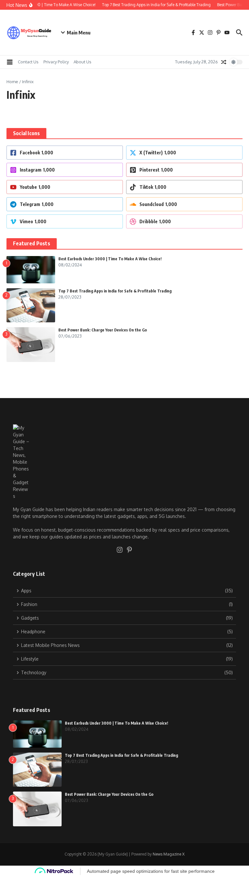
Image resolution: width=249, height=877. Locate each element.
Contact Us (28, 61)
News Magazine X (168, 854)
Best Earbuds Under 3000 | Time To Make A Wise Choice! (109, 258)
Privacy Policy (56, 61)
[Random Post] (223, 62)
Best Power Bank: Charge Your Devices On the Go (102, 330)
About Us (82, 61)
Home (12, 81)
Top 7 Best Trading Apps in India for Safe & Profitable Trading (115, 291)
